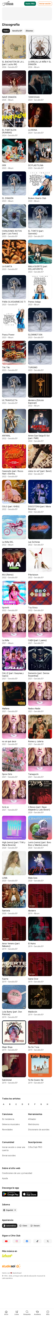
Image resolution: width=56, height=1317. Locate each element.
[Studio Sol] (11, 1266)
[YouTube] (6, 1241)
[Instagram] (17, 1241)
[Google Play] (11, 1194)
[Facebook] (27, 1241)
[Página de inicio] (8, 4)
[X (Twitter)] (48, 1241)
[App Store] (30, 1194)
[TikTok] (37, 1241)
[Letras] (7, 1255)
